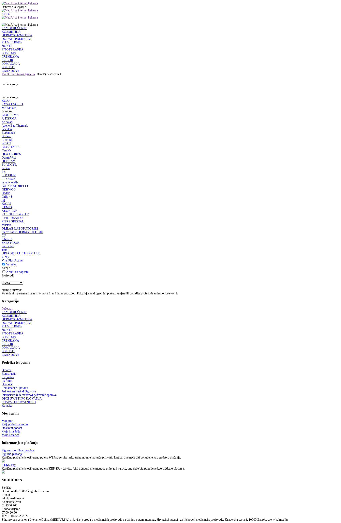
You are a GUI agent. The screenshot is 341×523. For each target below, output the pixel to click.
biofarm (6, 136)
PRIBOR (7, 60)
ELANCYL (9, 164)
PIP (4, 235)
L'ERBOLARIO (12, 217)
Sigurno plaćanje (12, 454)
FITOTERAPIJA (12, 49)
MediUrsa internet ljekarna (18, 74)
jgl (3, 200)
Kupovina (8, 377)
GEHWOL (9, 189)
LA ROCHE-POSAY (15, 214)
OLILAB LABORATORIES (20, 228)
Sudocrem (8, 246)
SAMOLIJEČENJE (14, 28)
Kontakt (7, 405)
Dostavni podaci (12, 428)
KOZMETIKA (11, 31)
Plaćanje (7, 380)
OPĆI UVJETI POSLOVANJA (22, 398)
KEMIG (7, 207)
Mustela (6, 225)
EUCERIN (9, 175)
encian (6, 168)
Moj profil (8, 420)
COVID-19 (9, 53)
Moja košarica (10, 435)
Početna (6, 308)
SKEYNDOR (10, 242)
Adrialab (7, 122)
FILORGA (9, 178)
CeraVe (6, 150)
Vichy (5, 257)
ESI (4, 171)
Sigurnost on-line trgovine (18, 450)
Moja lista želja (11, 431)
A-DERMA (9, 118)
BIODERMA (10, 115)
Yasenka (11, 264)
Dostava (7, 384)
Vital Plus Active (12, 260)
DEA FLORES (11, 154)
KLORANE (9, 210)
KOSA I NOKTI (12, 104)
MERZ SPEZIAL (13, 221)
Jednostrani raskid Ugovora (19, 391)
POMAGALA (11, 63)
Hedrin (6, 193)
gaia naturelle (10, 182)
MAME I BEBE (12, 42)
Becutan (7, 129)
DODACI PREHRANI (16, 38)
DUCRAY (8, 161)
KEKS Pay (9, 465)
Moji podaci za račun (15, 424)
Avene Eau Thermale (15, 125)
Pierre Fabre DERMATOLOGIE (22, 232)
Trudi (5, 249)
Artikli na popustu (17, 272)
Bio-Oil (6, 143)
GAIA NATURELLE (15, 186)
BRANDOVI (10, 70)
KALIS (6, 203)
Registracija (9, 373)
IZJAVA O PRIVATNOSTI (19, 402)
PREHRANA (10, 56)
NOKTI (7, 46)
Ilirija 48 (7, 196)
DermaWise (9, 157)
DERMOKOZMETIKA (17, 35)
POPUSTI (8, 67)
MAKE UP (9, 107)
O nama (6, 370)
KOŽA (6, 100)
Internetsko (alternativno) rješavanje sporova (29, 395)
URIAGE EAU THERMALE (21, 253)
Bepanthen (8, 132)
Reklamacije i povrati (15, 387)
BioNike (7, 139)
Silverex (7, 239)
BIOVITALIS (10, 146)
